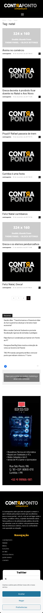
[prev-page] (14, 298)
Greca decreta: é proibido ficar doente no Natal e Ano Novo (18, 92)
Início (4, 20)
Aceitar (21, 594)
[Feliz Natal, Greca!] (21, 266)
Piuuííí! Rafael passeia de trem (19, 133)
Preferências (21, 607)
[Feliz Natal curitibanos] (21, 196)
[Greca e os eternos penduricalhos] (21, 231)
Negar (21, 600)
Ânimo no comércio (13, 50)
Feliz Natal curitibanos (15, 214)
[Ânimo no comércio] (21, 37)
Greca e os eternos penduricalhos (20, 244)
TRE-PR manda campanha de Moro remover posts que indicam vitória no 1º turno (20, 354)
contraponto (6, 53)
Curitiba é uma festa (13, 173)
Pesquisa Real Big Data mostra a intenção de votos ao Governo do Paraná (21, 346)
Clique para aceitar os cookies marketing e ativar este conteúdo (21, 377)
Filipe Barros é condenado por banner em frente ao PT (22, 339)
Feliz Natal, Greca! (12, 284)
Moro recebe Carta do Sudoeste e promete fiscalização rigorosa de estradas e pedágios (20, 331)
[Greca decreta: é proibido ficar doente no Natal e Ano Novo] (21, 72)
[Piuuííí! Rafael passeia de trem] (21, 116)
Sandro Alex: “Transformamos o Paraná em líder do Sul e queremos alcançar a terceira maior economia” (22, 322)
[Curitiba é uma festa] (21, 156)
